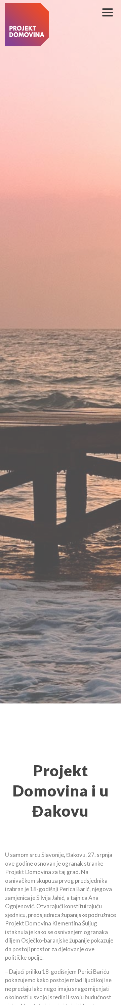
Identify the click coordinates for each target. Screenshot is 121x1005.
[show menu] (107, 12)
